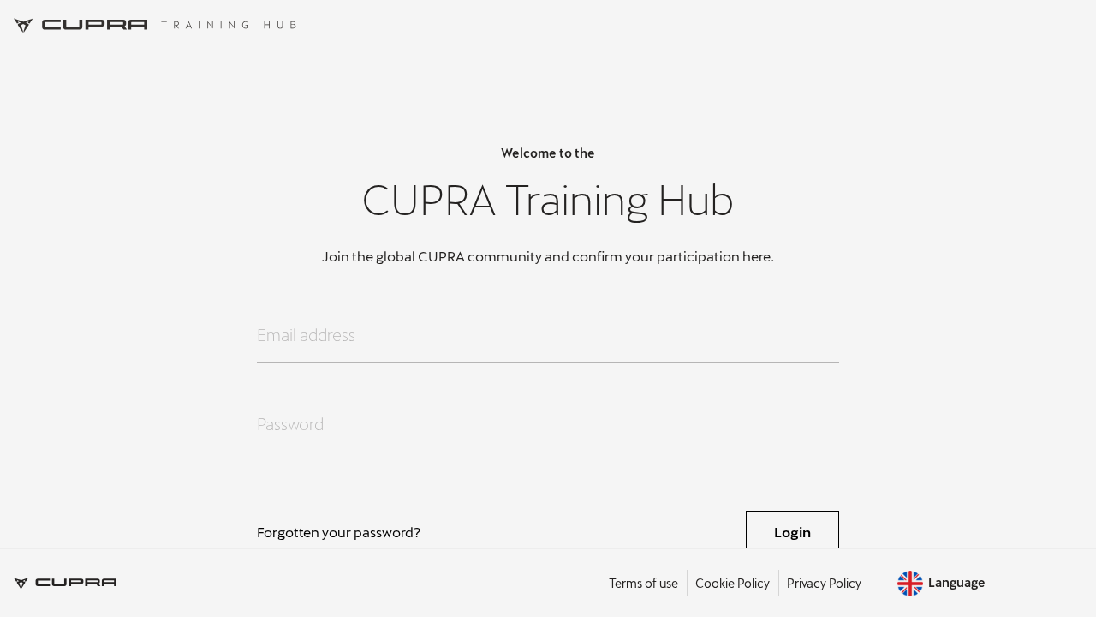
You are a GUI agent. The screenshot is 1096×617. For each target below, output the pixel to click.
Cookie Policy (732, 583)
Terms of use (643, 583)
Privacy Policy (824, 583)
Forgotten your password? (339, 532)
